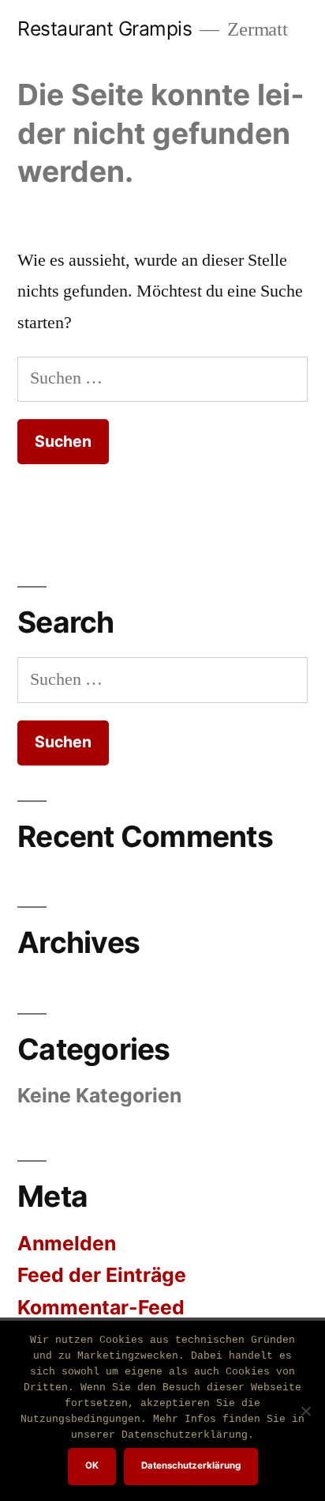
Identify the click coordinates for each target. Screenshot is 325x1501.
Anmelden (66, 1243)
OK (92, 1465)
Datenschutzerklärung (191, 1465)
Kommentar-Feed (101, 1307)
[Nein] (305, 1411)
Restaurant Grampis (104, 28)
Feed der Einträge (101, 1275)
